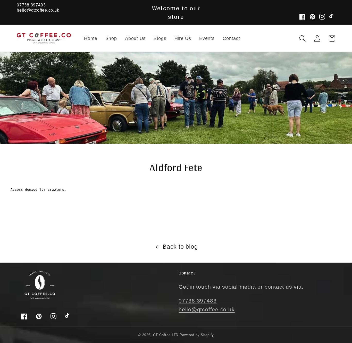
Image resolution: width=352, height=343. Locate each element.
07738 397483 (197, 301)
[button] (302, 38)
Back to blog (180, 246)
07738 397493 (31, 5)
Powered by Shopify (197, 335)
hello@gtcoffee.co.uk (38, 10)
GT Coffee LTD (166, 335)
